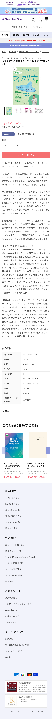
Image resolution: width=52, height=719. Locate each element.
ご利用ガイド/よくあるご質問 (18, 604)
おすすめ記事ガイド (14, 563)
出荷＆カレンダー (13, 616)
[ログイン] (34, 18)
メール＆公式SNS (13, 569)
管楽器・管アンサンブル (29, 51)
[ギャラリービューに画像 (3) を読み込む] (29, 111)
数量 (4, 139)
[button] (46, 18)
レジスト (36, 35)
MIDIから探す (11, 528)
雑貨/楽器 (26, 35)
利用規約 (9, 639)
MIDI (46, 35)
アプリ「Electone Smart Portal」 (21, 557)
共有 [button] (7, 411)
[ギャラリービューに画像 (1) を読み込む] (9, 111)
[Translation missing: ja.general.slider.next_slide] (47, 112)
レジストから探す (13, 522)
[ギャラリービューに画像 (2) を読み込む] (19, 111)
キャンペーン (11, 581)
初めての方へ (11, 598)
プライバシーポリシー (15, 651)
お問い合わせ (11, 622)
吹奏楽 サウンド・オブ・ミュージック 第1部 (36, 466)
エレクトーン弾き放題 (15, 545)
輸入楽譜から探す (13, 510)
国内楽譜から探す (13, 504)
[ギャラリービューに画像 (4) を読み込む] (39, 111)
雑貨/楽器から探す (13, 516)
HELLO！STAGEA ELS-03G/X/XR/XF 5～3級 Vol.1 (12, 466)
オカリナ (45, 51)
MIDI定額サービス (13, 551)
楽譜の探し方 (11, 610)
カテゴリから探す (13, 498)
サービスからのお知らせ (16, 575)
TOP (4, 51)
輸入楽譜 (16, 35)
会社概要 (9, 657)
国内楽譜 (5, 35)
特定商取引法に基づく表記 (17, 645)
